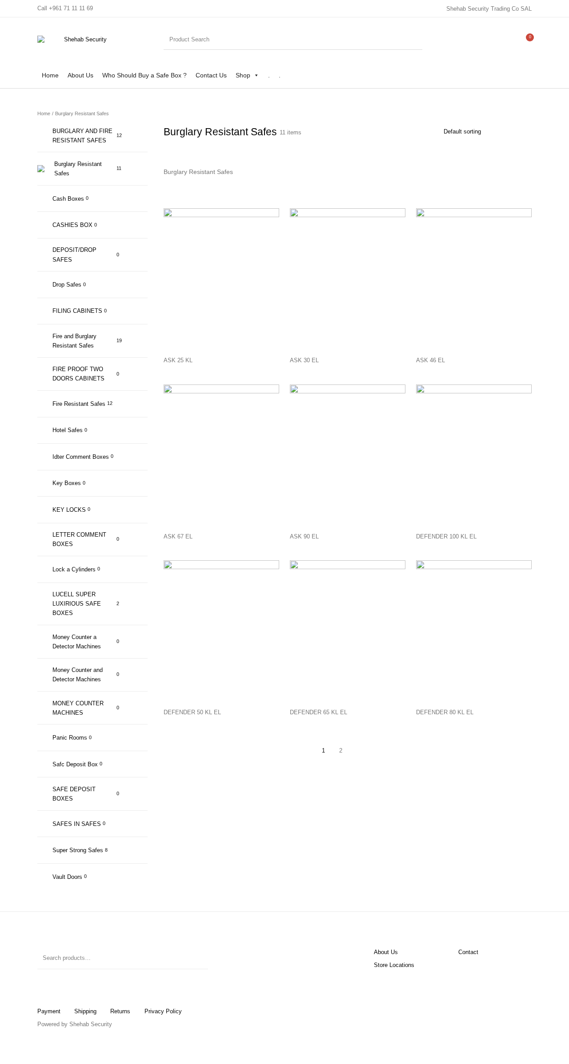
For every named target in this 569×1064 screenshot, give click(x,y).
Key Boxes (66, 483)
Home (50, 75)
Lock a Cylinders (74, 569)
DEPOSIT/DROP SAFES (74, 255)
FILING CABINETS (77, 310)
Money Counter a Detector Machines (76, 642)
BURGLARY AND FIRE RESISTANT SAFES (82, 136)
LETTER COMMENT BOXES (79, 539)
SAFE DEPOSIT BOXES (74, 794)
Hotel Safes (67, 430)
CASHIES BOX (72, 225)
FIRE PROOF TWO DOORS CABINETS (78, 374)
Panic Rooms (69, 737)
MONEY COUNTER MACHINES (78, 708)
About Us (80, 75)
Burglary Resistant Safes (78, 169)
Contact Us (211, 75)
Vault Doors (67, 877)
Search (197, 958)
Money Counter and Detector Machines (77, 675)
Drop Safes (66, 284)
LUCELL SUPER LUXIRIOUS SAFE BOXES (76, 603)
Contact (468, 952)
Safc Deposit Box (75, 764)
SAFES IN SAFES (76, 824)
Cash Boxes (68, 198)
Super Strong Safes (77, 850)
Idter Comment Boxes (80, 456)
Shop (243, 75)
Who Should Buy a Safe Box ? (144, 75)
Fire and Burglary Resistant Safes (74, 341)
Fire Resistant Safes (78, 404)
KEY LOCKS (69, 509)
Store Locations (394, 965)
